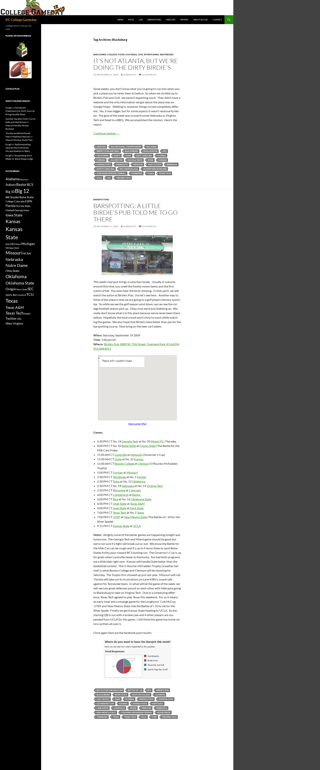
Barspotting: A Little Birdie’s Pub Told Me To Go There (135, 212)
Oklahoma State (141, 499)
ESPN (28, 201)
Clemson (143, 463)
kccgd (8, 107)
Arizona (101, 146)
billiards (151, 146)
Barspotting (154, 19)
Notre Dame (17, 265)
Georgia (19, 210)
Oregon (11, 289)
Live (141, 19)
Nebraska (171, 164)
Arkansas (24, 179)
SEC (30, 289)
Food (121, 54)
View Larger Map (137, 423)
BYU (165, 151)
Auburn (11, 185)
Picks (131, 19)
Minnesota (122, 164)
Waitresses (167, 54)
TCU (30, 294)
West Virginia (14, 323)
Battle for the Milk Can (109, 690)
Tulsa (116, 481)
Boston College (124, 463)
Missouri (138, 164)
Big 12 (22, 191)
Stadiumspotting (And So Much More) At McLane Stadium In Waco (18, 147)
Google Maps (135, 160)
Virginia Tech (123, 178)
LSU (12, 244)
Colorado (135, 490)
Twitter (11, 318)
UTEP (116, 517)
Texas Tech (165, 173)
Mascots (170, 19)
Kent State (137, 508)
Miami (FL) (157, 441)
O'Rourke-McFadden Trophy (136, 712)
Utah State (119, 503)
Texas (150, 173)
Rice (115, 499)
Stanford (22, 295)
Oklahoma (138, 481)
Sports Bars (151, 54)
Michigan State (12, 248)
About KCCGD (200, 19)
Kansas (163, 160)
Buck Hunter (150, 151)
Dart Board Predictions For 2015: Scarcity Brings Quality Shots (20, 111)
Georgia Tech (130, 441)
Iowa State (119, 508)
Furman (100, 160)
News (120, 19)
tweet (27, 313)
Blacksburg (131, 151)
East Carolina (144, 155)
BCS (149, 690)
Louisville (121, 454)
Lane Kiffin (102, 708)
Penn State (22, 289)
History (184, 19)
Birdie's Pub (162, 690)
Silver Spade (163, 712)
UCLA (99, 178)
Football (131, 54)
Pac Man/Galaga (129, 169)
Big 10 (10, 192)
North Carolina (105, 169)
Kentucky (136, 454)
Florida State (23, 206)
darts (117, 155)
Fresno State (148, 445)
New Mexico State (135, 517)
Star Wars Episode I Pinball (111, 173)
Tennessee (136, 173)
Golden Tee (116, 160)
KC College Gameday (21, 20)
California (102, 155)
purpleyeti (129, 74)
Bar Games (99, 54)
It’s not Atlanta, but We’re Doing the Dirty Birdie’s (135, 64)
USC (109, 178)
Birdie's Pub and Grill (108, 151)
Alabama (13, 179)
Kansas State (103, 164)
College (112, 54)
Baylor (136, 494)
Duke (128, 155)
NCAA (27, 253)
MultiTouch (154, 164)
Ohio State (12, 270)
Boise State (129, 445)
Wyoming (119, 490)
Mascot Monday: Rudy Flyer (19, 140)
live (7, 244)
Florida (161, 155)
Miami (133, 708)
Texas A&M (137, 503)
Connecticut (121, 494)
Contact (217, 19)
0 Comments (149, 74)
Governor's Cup (105, 703)
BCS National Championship (126, 146)
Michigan (28, 244)
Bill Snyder (12, 197)
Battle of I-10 (135, 690)
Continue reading (106, 133)
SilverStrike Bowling (155, 169)
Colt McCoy (102, 699)
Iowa (150, 160)
